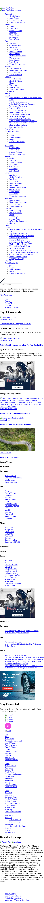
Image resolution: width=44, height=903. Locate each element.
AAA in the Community (18, 89)
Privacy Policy (10, 894)
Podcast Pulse (14, 87)
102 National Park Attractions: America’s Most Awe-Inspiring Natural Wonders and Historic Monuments (24, 658)
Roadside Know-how (17, 22)
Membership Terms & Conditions (17, 900)
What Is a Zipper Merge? (10, 457)
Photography (9, 514)
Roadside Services (11, 760)
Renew (12, 135)
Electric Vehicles (15, 20)
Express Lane (10, 495)
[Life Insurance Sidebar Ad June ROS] (17, 389)
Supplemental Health (12, 542)
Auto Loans (13, 29)
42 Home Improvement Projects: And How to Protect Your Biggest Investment (21, 632)
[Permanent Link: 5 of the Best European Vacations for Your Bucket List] (9, 338)
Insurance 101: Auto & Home (20, 119)
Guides (7, 96)
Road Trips (13, 62)
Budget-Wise (14, 39)
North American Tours (17, 56)
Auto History (14, 18)
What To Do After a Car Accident (21, 104)
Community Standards (17, 826)
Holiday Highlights (12, 506)
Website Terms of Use (13, 898)
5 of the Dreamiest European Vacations (15, 324)
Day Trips (13, 47)
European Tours (15, 49)
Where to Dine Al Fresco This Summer (15, 424)
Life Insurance (14, 73)
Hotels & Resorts (15, 52)
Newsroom (9, 828)
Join (10, 133)
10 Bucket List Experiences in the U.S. (15, 413)
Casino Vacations (15, 45)
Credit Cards (14, 35)
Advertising (9, 830)
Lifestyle (8, 77)
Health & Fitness (15, 81)
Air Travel (13, 43)
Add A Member (15, 137)
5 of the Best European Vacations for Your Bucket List (21, 345)
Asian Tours (9, 562)
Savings (12, 26)
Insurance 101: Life (16, 108)
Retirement (13, 37)
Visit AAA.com (6, 295)
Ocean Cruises (14, 58)
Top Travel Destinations (18, 102)
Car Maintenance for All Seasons (21, 123)
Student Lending (15, 31)
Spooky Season (10, 516)
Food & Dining (15, 79)
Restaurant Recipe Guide (14, 642)
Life (6, 735)
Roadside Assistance (17, 142)
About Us (8, 818)
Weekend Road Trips (17, 117)
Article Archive (15, 820)
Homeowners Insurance (18, 70)
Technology (13, 85)
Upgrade (12, 140)
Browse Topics (15, 822)
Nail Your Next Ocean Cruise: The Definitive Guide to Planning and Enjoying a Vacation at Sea (24, 667)
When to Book (10, 586)
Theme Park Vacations (17, 64)
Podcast (7, 93)
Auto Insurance (15, 68)
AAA (7, 491)
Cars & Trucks (14, 16)
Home (11, 83)
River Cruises (14, 60)
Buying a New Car (16, 127)
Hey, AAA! (9, 129)
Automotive (9, 14)
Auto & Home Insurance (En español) (23, 121)
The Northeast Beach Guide (19, 114)
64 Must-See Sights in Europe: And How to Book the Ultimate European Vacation (23, 663)
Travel (7, 41)
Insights (7, 510)
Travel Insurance (15, 75)
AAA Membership (12, 131)
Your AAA (9, 816)
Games (12, 91)
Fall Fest (8, 497)
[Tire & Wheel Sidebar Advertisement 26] (17, 699)
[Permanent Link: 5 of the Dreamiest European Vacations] (8, 317)
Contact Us (9, 824)
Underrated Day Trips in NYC (20, 112)
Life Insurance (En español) (19, 110)
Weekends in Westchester (18, 106)
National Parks (14, 54)
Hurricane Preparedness (18, 125)
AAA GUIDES (10, 832)
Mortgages (13, 33)
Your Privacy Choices (13, 896)
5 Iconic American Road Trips (16, 655)
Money (7, 24)
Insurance (8, 66)
